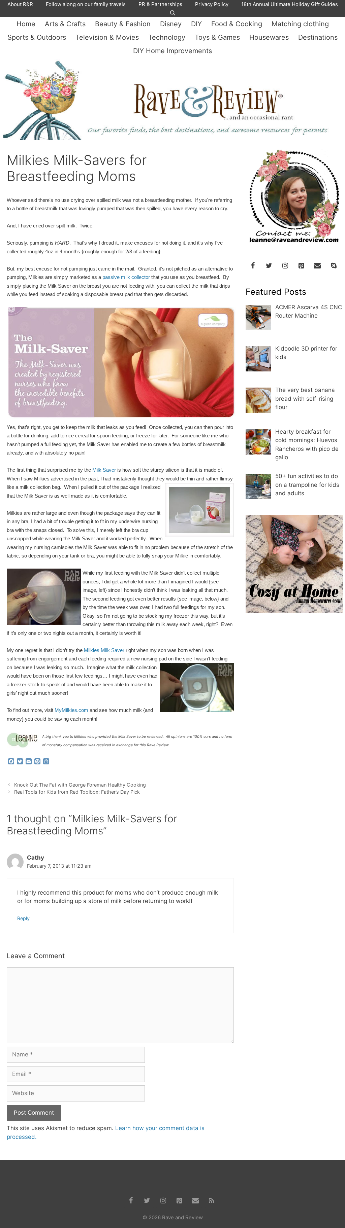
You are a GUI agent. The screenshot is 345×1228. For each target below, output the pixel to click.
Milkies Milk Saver (104, 650)
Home (26, 24)
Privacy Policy (211, 4)
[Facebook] (252, 266)
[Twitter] (269, 266)
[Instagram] (285, 266)
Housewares (269, 37)
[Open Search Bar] (172, 13)
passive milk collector (126, 277)
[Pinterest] (301, 266)
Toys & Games (217, 37)
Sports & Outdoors (36, 37)
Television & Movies (107, 37)
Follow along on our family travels (86, 4)
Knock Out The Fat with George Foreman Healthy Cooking (80, 785)
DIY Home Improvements (172, 51)
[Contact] (317, 266)
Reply (23, 918)
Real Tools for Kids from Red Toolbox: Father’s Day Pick (77, 792)
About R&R (20, 4)
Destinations (318, 37)
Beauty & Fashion (123, 24)
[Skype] (333, 266)
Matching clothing (300, 24)
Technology (166, 37)
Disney (171, 24)
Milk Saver (104, 470)
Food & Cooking (236, 24)
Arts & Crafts (65, 24)
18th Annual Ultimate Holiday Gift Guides (289, 4)
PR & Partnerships (160, 4)
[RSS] (211, 1201)
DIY (196, 24)
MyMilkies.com (71, 710)
